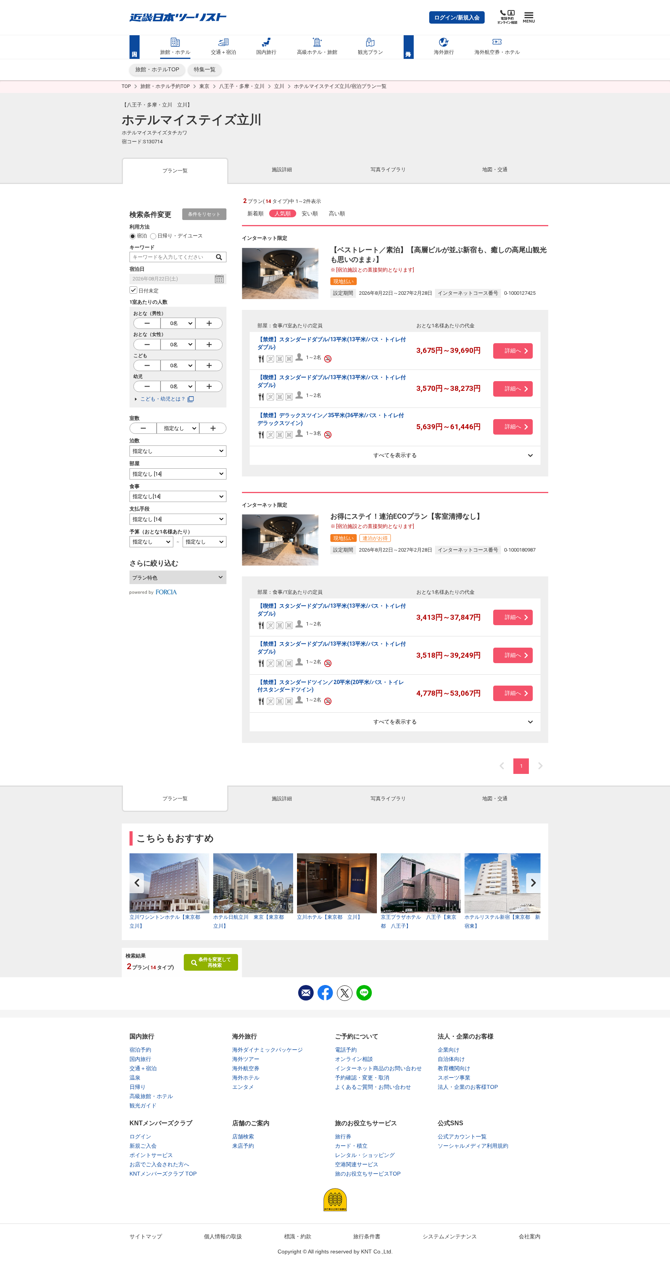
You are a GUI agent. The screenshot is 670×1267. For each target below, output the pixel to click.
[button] (457, 17)
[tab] (175, 170)
